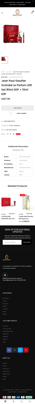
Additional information (18, 146)
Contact (5, 376)
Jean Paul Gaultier (11, 130)
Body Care (5, 303)
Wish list (5, 339)
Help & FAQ (5, 336)
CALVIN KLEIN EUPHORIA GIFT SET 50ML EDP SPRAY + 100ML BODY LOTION (8, 217)
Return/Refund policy (8, 331)
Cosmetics (5, 309)
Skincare (5, 306)
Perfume (5, 314)
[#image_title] (4, 59)
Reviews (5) (18, 150)
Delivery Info (6, 334)
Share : (3, 134)
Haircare (5, 301)
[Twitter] (10, 134)
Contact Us (5, 326)
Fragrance (17, 125)
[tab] (18, 146)
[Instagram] (14, 350)
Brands (4, 311)
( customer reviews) (16, 77)
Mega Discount (6, 374)
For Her (9, 72)
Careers (4, 366)
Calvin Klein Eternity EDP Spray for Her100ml (26, 217)
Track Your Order (7, 328)
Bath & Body (6, 298)
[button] (32, 13)
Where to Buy (6, 368)
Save (19, 134)
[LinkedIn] (13, 134)
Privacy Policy (6, 371)
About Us (5, 363)
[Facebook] (9, 350)
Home (3, 72)
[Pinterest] (25, 350)
